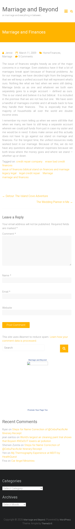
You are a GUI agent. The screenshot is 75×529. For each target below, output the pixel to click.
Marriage (7, 56)
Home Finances (51, 52)
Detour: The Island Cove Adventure (25, 196)
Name (6, 275)
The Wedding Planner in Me (54, 202)
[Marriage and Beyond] (37, 363)
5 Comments (25, 56)
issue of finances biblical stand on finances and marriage (35, 169)
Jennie (8, 52)
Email (6, 291)
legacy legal (9, 173)
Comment (9, 233)
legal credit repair (29, 173)
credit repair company (29, 161)
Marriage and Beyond (30, 9)
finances (7, 165)
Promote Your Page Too (38, 410)
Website (7, 307)
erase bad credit (55, 161)
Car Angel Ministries (23, 460)
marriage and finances (15, 177)
